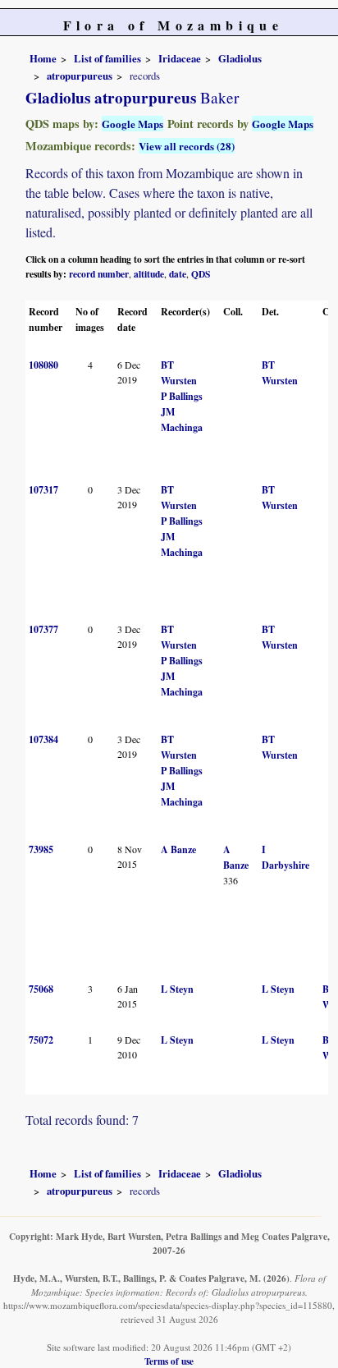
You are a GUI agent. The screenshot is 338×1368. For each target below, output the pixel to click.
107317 (43, 490)
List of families (107, 58)
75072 (41, 1040)
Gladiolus (240, 58)
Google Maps (132, 123)
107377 (43, 629)
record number (99, 274)
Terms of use (169, 1361)
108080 (43, 365)
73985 (41, 849)
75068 (41, 989)
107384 (43, 739)
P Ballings (182, 396)
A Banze (178, 849)
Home (43, 58)
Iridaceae (179, 58)
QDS (200, 274)
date (177, 274)
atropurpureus (79, 75)
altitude (149, 274)
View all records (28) (187, 146)
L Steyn (177, 989)
